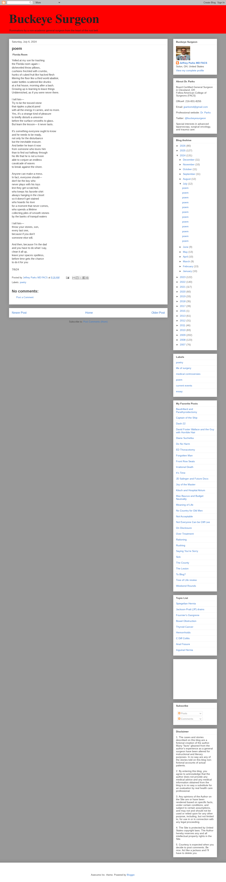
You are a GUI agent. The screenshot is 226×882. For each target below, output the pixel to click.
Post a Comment (25, 297)
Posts (183, 713)
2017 (183, 306)
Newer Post (19, 312)
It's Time (180, 472)
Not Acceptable (184, 516)
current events (184, 385)
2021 (183, 286)
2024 (183, 155)
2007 (183, 344)
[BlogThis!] (77, 278)
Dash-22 (181, 423)
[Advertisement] (193, 678)
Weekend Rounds (186, 585)
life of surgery (183, 368)
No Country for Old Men (189, 510)
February (188, 266)
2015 (183, 310)
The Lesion (182, 568)
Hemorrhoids (183, 632)
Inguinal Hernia (184, 650)
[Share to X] (80, 278)
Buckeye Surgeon (54, 18)
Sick (178, 556)
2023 (183, 277)
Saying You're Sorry (187, 551)
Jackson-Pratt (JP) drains (190, 609)
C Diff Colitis (183, 638)
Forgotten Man (184, 455)
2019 (183, 296)
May (185, 251)
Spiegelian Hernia (186, 603)
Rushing (180, 545)
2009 (183, 335)
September (189, 174)
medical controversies (188, 373)
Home (89, 312)
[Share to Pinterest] (87, 278)
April (186, 256)
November (189, 164)
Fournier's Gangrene (187, 615)
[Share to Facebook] (84, 278)
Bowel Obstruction (186, 621)
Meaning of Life (184, 504)
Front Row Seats (185, 461)
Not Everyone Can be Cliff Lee (193, 522)
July (185, 183)
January (188, 271)
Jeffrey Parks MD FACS (193, 62)
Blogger (130, 875)
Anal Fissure (183, 644)
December (189, 159)
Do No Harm (183, 443)
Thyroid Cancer (184, 626)
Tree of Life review (186, 580)
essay (179, 391)
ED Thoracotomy (185, 449)
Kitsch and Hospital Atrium (190, 490)
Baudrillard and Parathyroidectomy (186, 410)
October (188, 169)
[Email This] (74, 278)
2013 (183, 315)
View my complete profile (190, 70)
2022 (183, 281)
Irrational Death (184, 467)
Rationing (181, 539)
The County (182, 562)
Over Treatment (185, 533)
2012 (183, 320)
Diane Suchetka (185, 438)
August (187, 178)
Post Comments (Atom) (95, 321)
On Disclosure (184, 527)
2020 (183, 291)
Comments (186, 718)
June (186, 246)
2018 (183, 301)
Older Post (158, 312)
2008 (183, 339)
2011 (183, 325)
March (187, 261)
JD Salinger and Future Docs (192, 478)
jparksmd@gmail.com (196, 106)
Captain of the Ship (186, 417)
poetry (23, 282)
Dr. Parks (205, 112)
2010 (183, 330)
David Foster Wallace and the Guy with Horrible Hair (195, 431)
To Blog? (181, 574)
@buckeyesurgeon (195, 118)
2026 (183, 145)
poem (185, 188)
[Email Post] (67, 277)
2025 (183, 150)
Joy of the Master (185, 484)
